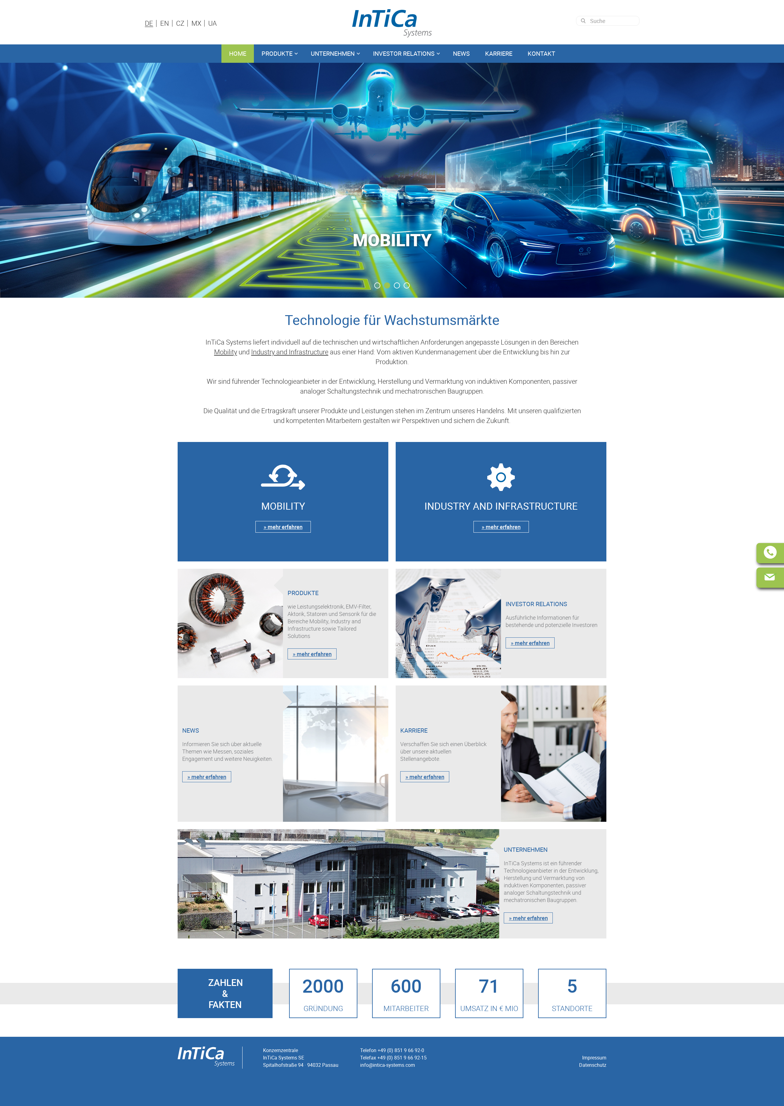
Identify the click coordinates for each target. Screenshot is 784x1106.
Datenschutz (592, 1065)
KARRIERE (498, 53)
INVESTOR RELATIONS (404, 53)
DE (149, 23)
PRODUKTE (277, 53)
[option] (392, 180)
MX (196, 23)
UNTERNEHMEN (333, 53)
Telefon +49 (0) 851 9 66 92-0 (392, 1050)
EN (164, 23)
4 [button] (407, 285)
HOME (237, 53)
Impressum (594, 1057)
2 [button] (387, 285)
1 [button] (377, 285)
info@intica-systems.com (387, 1065)
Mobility (225, 351)
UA (212, 23)
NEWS (461, 53)
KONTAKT (541, 53)
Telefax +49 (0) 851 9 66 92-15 (393, 1057)
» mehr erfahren (283, 526)
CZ (180, 23)
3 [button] (397, 285)
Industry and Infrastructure (289, 351)
